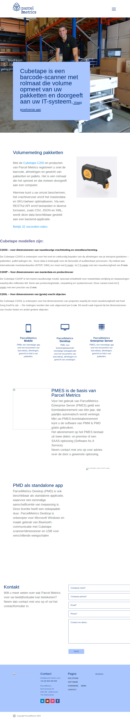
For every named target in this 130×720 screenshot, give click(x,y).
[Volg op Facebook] (58, 701)
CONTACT (72, 690)
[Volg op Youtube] (47, 701)
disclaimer (99, 674)
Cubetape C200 (33, 163)
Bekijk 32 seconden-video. (30, 226)
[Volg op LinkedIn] (42, 701)
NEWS (83, 686)
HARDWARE (73, 686)
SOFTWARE (73, 682)
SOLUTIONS (73, 678)
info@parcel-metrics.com (50, 678)
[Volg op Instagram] (53, 701)
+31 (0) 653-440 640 (48, 681)
